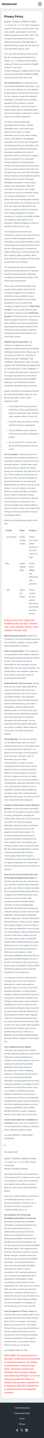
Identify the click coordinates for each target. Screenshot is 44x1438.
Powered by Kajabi (22, 1413)
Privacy (22, 1424)
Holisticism (9, 4)
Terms (22, 1419)
